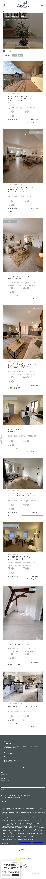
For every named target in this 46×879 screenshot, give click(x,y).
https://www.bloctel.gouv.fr (7, 837)
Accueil (7, 16)
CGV (33, 873)
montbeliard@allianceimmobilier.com (13, 756)
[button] (19, 767)
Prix (14, 55)
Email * (3, 784)
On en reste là (15, 862)
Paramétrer (5, 875)
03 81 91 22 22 (10, 753)
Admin (26, 873)
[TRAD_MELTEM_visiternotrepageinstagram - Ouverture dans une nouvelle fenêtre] (1, 436)
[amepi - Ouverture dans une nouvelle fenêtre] (29, 859)
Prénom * (3, 778)
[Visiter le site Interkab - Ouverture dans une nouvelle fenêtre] (19, 859)
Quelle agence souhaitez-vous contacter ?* (15, 795)
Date (20, 55)
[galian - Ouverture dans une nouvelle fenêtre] (24, 859)
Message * (4, 801)
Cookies (41, 873)
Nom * (2, 772)
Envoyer (38, 817)
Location (13, 16)
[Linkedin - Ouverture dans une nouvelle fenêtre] (1, 441)
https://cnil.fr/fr (5, 832)
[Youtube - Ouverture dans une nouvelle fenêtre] (1, 443)
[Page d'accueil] (23, 5)
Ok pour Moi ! (15, 875)
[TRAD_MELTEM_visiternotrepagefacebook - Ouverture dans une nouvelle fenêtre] (1, 438)
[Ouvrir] (4, 5)
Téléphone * (4, 789)
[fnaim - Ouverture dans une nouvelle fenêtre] (16, 858)
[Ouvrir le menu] (42, 5)
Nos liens (30, 873)
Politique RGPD (36, 873)
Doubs (17, 16)
